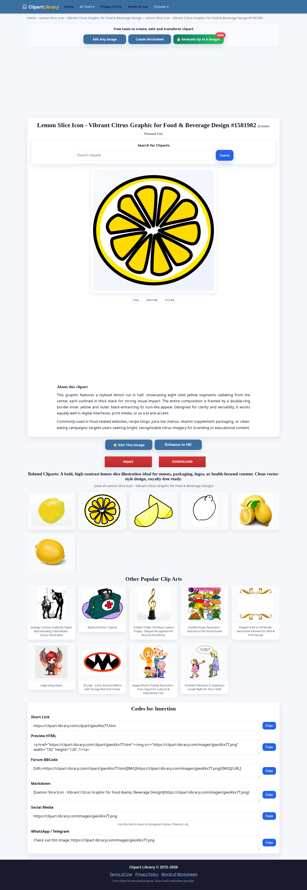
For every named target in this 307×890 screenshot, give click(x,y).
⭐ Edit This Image (129, 445)
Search (224, 155)
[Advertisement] (153, 82)
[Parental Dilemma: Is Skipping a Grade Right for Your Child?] (204, 662)
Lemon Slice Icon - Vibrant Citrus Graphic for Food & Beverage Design (91, 18)
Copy (269, 726)
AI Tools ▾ (87, 6)
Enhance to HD (178, 445)
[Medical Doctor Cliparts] (102, 603)
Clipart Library (142, 867)
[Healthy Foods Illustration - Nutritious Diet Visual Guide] (204, 603)
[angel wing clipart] (51, 662)
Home (68, 6)
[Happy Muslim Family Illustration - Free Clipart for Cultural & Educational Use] (153, 662)
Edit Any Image (105, 39)
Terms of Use (138, 6)
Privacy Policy (111, 6)
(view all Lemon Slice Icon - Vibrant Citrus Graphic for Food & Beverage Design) (153, 486)
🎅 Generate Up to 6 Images (200, 37)
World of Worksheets (179, 874)
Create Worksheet (150, 39)
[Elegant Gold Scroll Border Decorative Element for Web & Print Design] (255, 603)
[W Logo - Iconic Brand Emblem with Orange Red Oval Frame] (102, 662)
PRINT (128, 461)
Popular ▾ (161, 6)
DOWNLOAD (182, 461)
